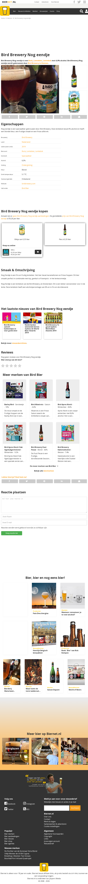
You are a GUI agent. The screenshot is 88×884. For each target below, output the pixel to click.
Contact (36, 2)
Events (52, 11)
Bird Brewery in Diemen (38, 63)
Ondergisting (27, 165)
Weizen (61, 452)
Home (3, 18)
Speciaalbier (27, 156)
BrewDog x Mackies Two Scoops (17, 856)
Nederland (26, 142)
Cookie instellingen (51, 826)
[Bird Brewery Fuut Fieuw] (41, 433)
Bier (14, 11)
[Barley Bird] (14, 390)
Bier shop (8, 841)
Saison (47, 404)
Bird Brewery (27, 137)
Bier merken (9, 834)
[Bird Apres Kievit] (67, 390)
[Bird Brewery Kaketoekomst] (67, 433)
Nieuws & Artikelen (24, 11)
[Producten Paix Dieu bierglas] (44, 596)
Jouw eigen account (52, 841)
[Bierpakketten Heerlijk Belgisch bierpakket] (44, 634)
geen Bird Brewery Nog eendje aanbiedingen (31, 216)
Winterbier (62, 407)
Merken (35, 11)
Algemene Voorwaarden (53, 834)
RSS (27, 809)
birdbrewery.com (28, 183)
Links (46, 839)
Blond (40, 450)
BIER (4, 1)
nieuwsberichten (19, 343)
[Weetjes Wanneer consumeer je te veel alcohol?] (72, 596)
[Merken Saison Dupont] (54, 672)
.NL (14, 1)
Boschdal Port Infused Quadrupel (17, 858)
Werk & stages (50, 821)
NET (9, 1)
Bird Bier (25, 188)
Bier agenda (9, 843)
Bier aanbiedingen (11, 836)
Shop (58, 11)
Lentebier (38, 60)
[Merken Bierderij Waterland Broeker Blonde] (11, 672)
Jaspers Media (55, 878)
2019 (24, 146)
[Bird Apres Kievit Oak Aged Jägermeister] (14, 433)
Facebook (11, 804)
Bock (31, 60)
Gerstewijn (19, 404)
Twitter (10, 809)
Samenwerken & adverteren (55, 824)
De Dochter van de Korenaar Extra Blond (20, 851)
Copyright (48, 836)
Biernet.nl (31, 878)
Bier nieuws (9, 839)
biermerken (49, 471)
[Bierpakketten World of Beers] (76, 672)
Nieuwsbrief (49, 843)
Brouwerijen (44, 11)
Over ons (47, 816)
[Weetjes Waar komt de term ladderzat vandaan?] (33, 672)
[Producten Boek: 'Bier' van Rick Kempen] (72, 634)
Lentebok (47, 60)
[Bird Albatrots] (41, 390)
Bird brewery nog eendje (23, 18)
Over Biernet (55, 2)
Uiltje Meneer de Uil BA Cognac (16, 853)
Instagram (30, 804)
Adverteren (45, 2)
